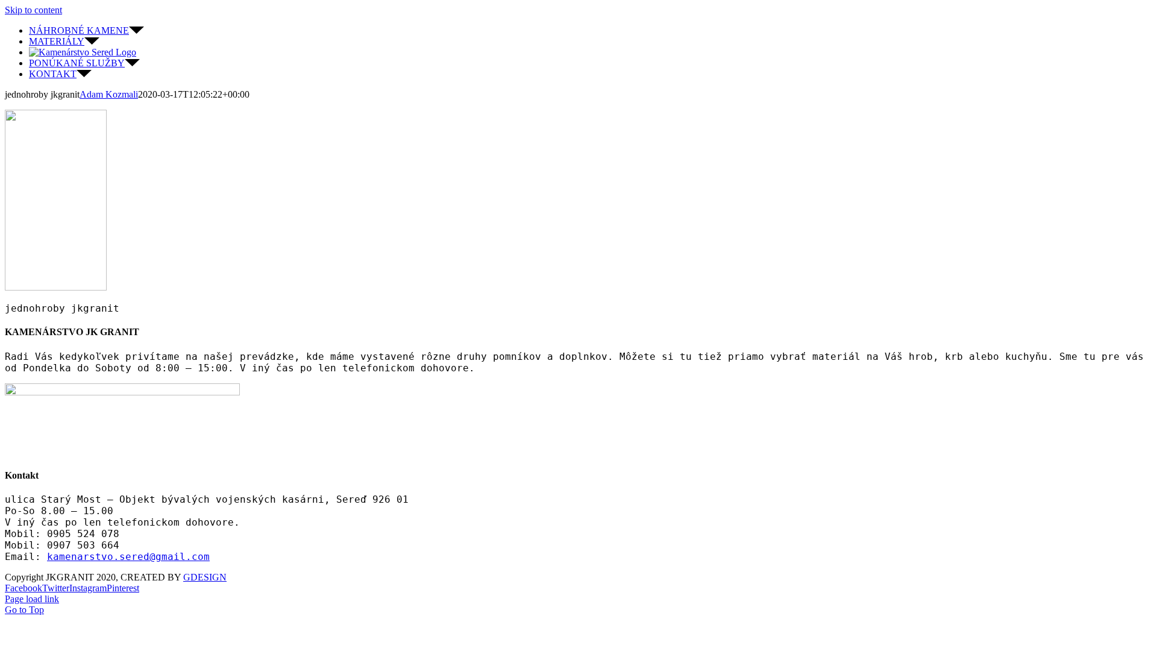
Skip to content (33, 10)
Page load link (32, 599)
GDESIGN (205, 577)
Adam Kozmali (109, 94)
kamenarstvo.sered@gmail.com (128, 556)
